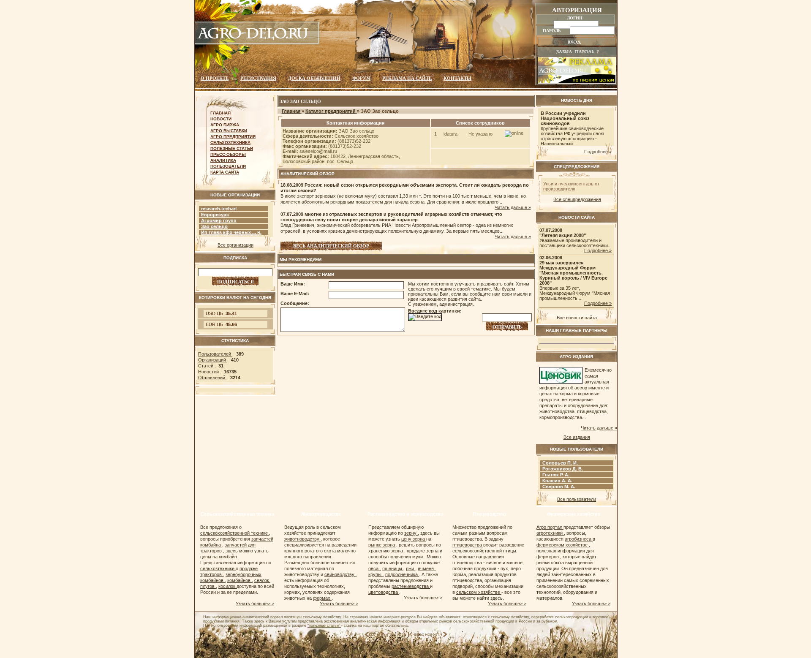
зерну (411, 533)
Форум (361, 78)
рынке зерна (382, 544)
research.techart (219, 208)
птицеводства (467, 544)
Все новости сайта (577, 317)
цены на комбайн (219, 556)
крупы (375, 574)
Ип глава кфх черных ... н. (231, 232)
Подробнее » (598, 151)
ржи (410, 568)
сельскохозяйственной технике (234, 533)
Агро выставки (228, 130)
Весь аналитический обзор (331, 245)
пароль (552, 30)
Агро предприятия (233, 136)
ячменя (426, 568)
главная (220, 113)
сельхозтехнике (218, 568)
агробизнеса (579, 538)
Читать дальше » (513, 207)
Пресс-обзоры (228, 154)
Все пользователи (576, 499)
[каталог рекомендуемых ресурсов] (386, 635)
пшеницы (392, 568)
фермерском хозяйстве (562, 544)
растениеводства (411, 586)
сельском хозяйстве (478, 592)
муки (418, 556)
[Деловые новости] (428, 635)
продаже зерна (423, 550)
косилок (227, 586)
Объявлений (212, 377)
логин (575, 18)
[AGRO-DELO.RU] (257, 43)
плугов (208, 586)
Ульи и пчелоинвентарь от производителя (571, 186)
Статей (206, 365)
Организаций (212, 359)
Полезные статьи (231, 148)
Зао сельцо (214, 226)
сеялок (262, 580)
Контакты (457, 78)
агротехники (550, 533)
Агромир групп (219, 220)
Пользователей (215, 353)
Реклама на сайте (407, 78)
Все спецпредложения (577, 199)
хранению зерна (386, 550)
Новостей (209, 371)
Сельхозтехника (230, 142)
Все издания (576, 437)
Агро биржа (224, 124)
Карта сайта (224, 172)
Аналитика (223, 160)
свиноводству (340, 574)
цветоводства (383, 592)
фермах (322, 598)
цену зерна (413, 538)
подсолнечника (402, 574)
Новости (220, 119)
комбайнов (239, 580)
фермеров (548, 556)
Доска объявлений (314, 78)
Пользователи (228, 166)
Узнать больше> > (255, 603)
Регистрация (258, 78)
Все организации (235, 244)
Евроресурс (215, 214)
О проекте (215, 78)
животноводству (302, 538)
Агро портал (549, 527)
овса (374, 568)
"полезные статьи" (324, 625)
